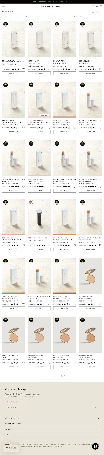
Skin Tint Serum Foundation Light (36, 180)
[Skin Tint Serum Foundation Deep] (64, 276)
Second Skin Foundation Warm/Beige (85, 62)
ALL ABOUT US (12, 418)
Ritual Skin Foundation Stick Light (13, 180)
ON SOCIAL (10, 435)
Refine (26, 16)
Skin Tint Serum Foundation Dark (10, 297)
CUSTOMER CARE (13, 424)
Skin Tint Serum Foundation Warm (62, 121)
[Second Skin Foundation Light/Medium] (39, 39)
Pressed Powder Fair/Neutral (87, 297)
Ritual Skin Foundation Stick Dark (39, 297)
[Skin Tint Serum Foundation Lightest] (39, 100)
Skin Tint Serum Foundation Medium (11, 239)
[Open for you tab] (95, 446)
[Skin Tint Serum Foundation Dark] (13, 276)
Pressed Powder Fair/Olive (10, 356)
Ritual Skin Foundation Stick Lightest (90, 121)
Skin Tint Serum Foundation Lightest (38, 121)
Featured (77, 16)
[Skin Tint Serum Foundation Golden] (64, 217)
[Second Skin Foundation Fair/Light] (13, 39)
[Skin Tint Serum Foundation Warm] (64, 100)
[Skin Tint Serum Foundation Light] (39, 158)
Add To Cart (13, 73)
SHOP (7, 429)
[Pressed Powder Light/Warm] (90, 335)
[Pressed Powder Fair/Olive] (13, 335)
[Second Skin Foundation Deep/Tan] (13, 100)
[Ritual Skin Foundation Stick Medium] (90, 158)
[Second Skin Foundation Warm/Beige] (90, 39)
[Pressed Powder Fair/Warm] (39, 335)
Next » (63, 376)
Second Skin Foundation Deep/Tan (12, 121)
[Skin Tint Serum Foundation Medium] (13, 217)
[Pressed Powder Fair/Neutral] (90, 276)
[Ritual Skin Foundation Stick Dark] (39, 276)
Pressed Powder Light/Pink (61, 356)
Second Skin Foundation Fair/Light (13, 61)
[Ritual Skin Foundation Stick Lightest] (90, 100)
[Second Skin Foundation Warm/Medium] (64, 39)
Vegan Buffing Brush (38, 238)
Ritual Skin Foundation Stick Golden (90, 239)
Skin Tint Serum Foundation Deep (61, 297)
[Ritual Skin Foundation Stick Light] (13, 158)
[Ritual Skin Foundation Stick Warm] (64, 158)
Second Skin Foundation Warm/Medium (59, 62)
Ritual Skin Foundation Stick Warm (64, 180)
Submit (95, 408)
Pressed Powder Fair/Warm (35, 356)
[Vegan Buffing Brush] (39, 217)
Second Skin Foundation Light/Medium (34, 62)
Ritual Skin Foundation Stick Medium (90, 180)
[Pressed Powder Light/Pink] (64, 335)
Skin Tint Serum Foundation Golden (62, 239)
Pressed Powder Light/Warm (87, 356)
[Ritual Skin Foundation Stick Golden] (90, 217)
